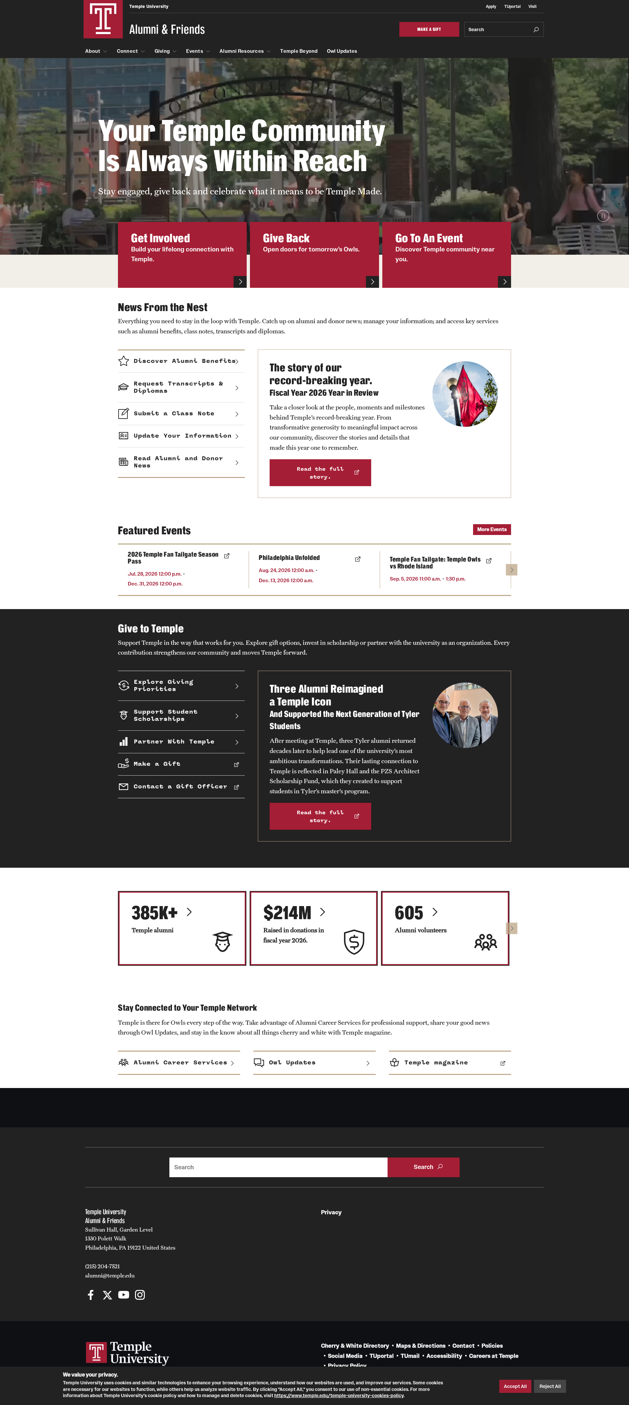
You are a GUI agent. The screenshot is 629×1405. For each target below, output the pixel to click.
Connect (127, 51)
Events (194, 51)
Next (511, 569)
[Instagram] (140, 1295)
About (92, 51)
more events (492, 529)
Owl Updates (342, 51)
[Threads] (156, 1295)
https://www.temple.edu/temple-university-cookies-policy (339, 1395)
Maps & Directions (421, 1345)
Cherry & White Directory (355, 1345)
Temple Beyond (298, 51)
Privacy (331, 1212)
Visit (532, 6)
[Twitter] (107, 1295)
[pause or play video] (603, 216)
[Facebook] (91, 1295)
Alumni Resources (241, 51)
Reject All (550, 1386)
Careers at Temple (494, 1356)
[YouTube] (123, 1295)
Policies (492, 1345)
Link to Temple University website (127, 1354)
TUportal (512, 6)
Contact (463, 1345)
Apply (491, 6)
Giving (162, 51)
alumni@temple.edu (110, 1275)
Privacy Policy (347, 1365)
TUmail (410, 1356)
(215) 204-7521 (102, 1266)
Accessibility (444, 1356)
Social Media (345, 1356)
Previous (130, 569)
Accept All (515, 1386)
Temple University (149, 6)
